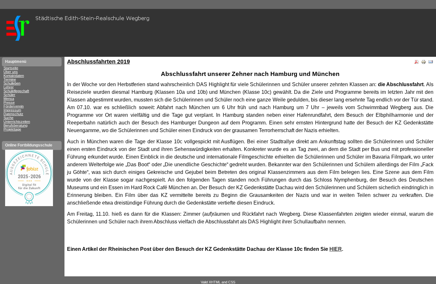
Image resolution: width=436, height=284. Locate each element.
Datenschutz (13, 114)
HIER (335, 249)
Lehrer (9, 87)
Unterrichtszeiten (17, 121)
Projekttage (12, 129)
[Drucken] (423, 63)
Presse (9, 102)
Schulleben (12, 83)
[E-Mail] (430, 63)
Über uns (11, 72)
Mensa (9, 99)
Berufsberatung (15, 125)
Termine (10, 79)
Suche (8, 118)
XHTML (215, 282)
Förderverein (14, 106)
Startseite (11, 68)
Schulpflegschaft (16, 91)
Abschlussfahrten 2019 (98, 61)
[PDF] (416, 63)
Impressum (12, 110)
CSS (231, 282)
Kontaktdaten (14, 76)
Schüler (9, 95)
